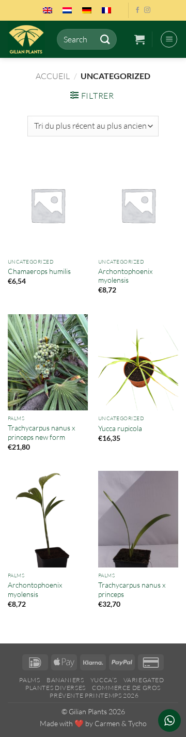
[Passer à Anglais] (47, 10)
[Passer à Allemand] (87, 10)
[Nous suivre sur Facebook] (137, 10)
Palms (29, 680)
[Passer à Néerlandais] (67, 10)
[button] (139, 39)
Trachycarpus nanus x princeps (131, 589)
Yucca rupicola (120, 428)
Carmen (107, 723)
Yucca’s (103, 680)
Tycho (137, 723)
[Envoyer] (105, 39)
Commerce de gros (126, 688)
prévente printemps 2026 (94, 695)
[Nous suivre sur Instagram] (147, 10)
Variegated (143, 680)
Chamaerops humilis (39, 271)
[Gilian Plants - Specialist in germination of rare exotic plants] (28, 39)
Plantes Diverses (55, 688)
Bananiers (65, 680)
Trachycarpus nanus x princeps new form (41, 432)
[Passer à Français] (106, 10)
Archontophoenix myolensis (125, 276)
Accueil (53, 76)
